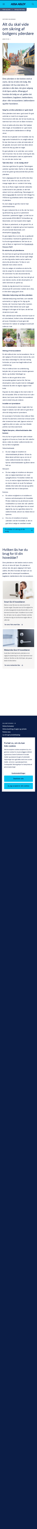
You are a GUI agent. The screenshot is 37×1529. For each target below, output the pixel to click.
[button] (19, 9)
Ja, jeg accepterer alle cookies (18, 786)
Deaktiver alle (18, 778)
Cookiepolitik (8, 764)
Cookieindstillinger (18, 773)
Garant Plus (16, 232)
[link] (7, 10)
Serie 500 (10, 195)
